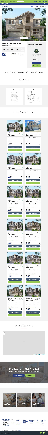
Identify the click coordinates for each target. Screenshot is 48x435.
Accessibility (42, 425)
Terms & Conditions (42, 424)
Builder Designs (19, 430)
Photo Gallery (38, 420)
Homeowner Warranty (24, 422)
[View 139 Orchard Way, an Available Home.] (33, 125)
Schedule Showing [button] (36, 62)
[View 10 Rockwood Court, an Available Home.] (15, 125)
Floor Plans (12, 422)
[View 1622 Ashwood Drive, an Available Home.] (33, 290)
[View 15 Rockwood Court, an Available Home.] (33, 224)
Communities (13, 420)
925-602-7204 (35, 59)
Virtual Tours (37, 422)
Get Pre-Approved (18, 422)
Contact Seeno (43, 418)
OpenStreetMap (38, 354)
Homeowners (25, 418)
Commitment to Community (31, 421)
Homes (32, 6)
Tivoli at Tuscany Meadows (4, 54)
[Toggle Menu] (46, 3)
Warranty (40, 1)
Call (40, 434)
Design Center (18, 423)
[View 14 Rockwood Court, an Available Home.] (15, 191)
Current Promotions (19, 421)
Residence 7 (10, 143)
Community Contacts (42, 421)
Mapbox (35, 354)
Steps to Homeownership (18, 420)
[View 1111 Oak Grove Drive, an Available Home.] (33, 257)
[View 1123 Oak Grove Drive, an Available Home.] (15, 290)
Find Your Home (12, 419)
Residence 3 (13, 54)
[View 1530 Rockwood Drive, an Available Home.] (33, 158)
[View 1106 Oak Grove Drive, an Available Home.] (15, 257)
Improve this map (43, 354)
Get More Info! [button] (35, 65)
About (30, 418)
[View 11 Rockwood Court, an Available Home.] (15, 158)
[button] (44, 3)
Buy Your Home (18, 418)
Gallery (35, 1)
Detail (14, 149)
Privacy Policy (42, 422)
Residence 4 (28, 143)
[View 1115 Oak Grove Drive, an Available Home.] (15, 224)
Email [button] (43, 434)
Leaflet (32, 354)
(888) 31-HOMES (6, 425)
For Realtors (30, 422)
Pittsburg (36, 6)
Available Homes (13, 421)
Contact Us (45, 1)
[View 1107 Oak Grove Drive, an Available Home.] (33, 191)
